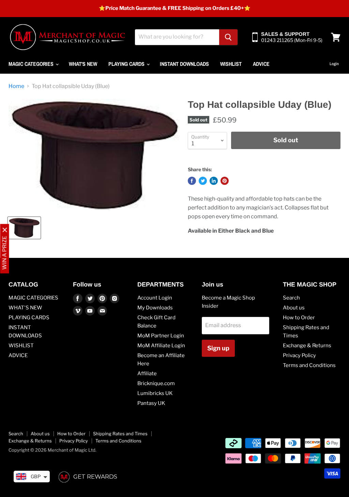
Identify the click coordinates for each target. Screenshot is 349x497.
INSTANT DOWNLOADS (184, 64)
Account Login (154, 298)
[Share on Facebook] (192, 181)
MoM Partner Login (160, 336)
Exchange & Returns (307, 345)
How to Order (299, 318)
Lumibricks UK (155, 393)
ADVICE (261, 64)
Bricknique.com (156, 383)
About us (294, 308)
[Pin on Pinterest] (225, 181)
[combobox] (177, 37)
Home (16, 86)
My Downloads (155, 308)
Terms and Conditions (309, 365)
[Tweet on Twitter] (203, 181)
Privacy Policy (299, 355)
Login (334, 64)
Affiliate (147, 373)
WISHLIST (231, 64)
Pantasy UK (151, 403)
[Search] (228, 37)
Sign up (218, 348)
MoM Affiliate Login (161, 345)
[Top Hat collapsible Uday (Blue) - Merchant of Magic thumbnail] (24, 228)
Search (291, 298)
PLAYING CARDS (127, 64)
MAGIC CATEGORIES (32, 64)
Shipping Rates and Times (120, 433)
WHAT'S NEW (83, 64)
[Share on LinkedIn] (214, 181)
